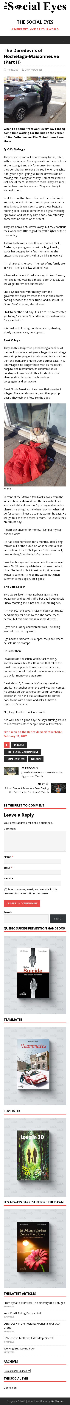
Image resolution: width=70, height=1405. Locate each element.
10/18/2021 (13, 69)
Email (7, 867)
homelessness (15, 759)
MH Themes (57, 1401)
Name (8, 857)
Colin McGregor (33, 69)
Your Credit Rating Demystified (22, 1313)
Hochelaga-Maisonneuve (22, 752)
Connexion (10, 1387)
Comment (10, 828)
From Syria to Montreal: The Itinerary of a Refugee (34, 1303)
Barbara (18, 745)
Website (8, 878)
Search (8, 912)
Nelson (36, 759)
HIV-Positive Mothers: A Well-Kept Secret (28, 1338)
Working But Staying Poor (19, 1348)
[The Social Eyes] (35, 13)
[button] (65, 39)
